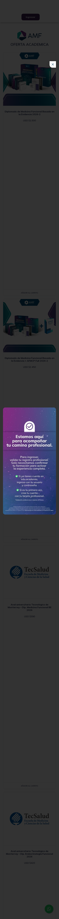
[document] (29, 459)
